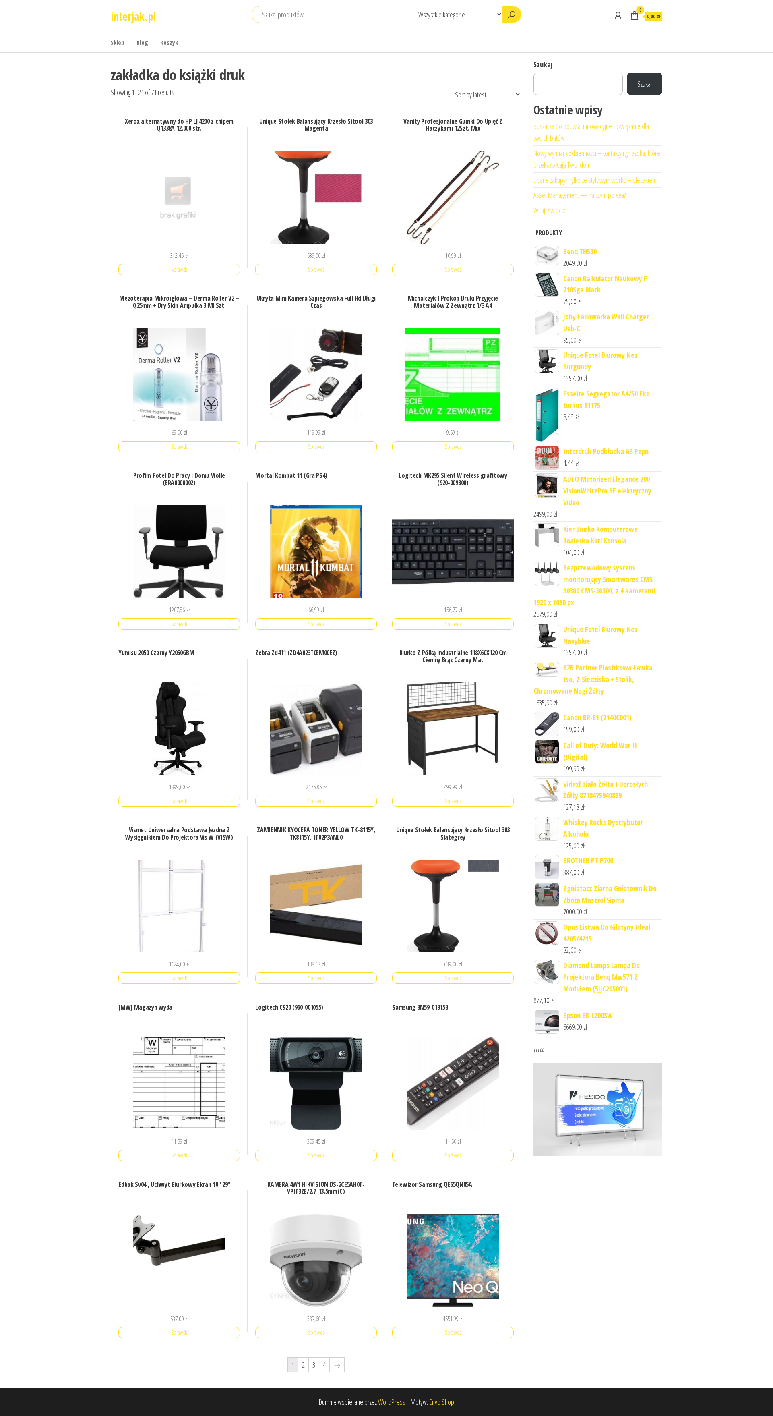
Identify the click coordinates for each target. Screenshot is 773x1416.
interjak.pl (133, 16)
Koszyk (169, 42)
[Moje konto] (618, 15)
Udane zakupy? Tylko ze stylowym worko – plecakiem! (595, 180)
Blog (142, 42)
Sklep (117, 42)
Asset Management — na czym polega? (579, 195)
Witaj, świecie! (550, 210)
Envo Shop (441, 1402)
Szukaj (542, 64)
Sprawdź (179, 269)
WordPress (391, 1402)
